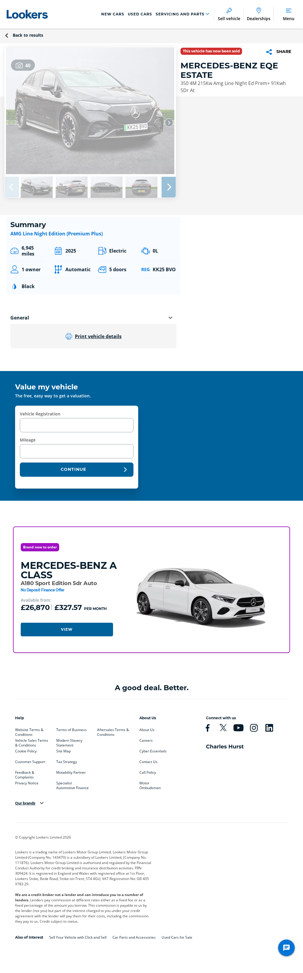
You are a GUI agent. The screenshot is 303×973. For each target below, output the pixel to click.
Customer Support (30, 762)
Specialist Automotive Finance (72, 784)
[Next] (169, 122)
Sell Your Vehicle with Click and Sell (78, 937)
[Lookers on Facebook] (210, 728)
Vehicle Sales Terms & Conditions (31, 741)
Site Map (63, 751)
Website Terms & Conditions (29, 731)
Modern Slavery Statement (69, 741)
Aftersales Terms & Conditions (113, 731)
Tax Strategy (66, 762)
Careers (146, 740)
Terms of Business (71, 730)
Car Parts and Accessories (134, 937)
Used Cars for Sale (177, 937)
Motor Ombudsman (150, 784)
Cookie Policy (26, 751)
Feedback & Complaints (24, 773)
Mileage (28, 440)
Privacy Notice (26, 783)
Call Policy (147, 772)
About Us (146, 730)
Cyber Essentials (153, 751)
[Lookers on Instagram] (256, 728)
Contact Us (148, 762)
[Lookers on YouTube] (241, 728)
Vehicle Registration (40, 414)
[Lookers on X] (225, 728)
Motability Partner (71, 772)
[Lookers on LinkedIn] (271, 728)
